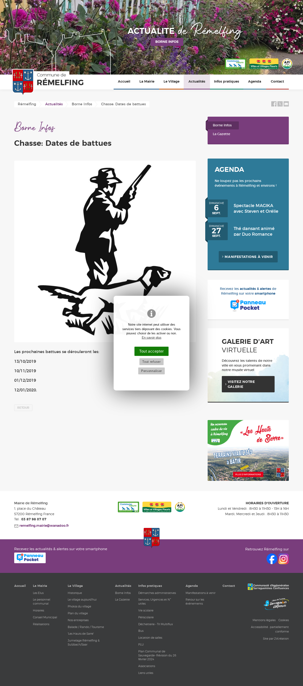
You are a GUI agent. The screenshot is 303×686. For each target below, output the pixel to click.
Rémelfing (27, 104)
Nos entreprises (78, 620)
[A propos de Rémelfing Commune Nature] (235, 69)
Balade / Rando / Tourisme (86, 627)
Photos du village (79, 606)
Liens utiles (145, 673)
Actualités (196, 81)
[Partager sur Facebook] (273, 105)
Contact (277, 81)
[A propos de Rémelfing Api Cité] (287, 69)
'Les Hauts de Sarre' (81, 633)
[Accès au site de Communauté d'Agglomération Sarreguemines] (268, 587)
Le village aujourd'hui (82, 599)
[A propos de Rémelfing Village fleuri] (264, 69)
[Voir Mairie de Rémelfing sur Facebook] (272, 563)
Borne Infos (222, 125)
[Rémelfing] (49, 82)
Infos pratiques (226, 81)
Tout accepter (151, 351)
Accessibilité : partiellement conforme (270, 629)
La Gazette (221, 134)
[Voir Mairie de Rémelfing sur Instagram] (283, 563)
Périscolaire (146, 617)
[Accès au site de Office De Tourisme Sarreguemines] (276, 604)
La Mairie (146, 81)
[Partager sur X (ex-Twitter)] (280, 105)
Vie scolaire (145, 610)
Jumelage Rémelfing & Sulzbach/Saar (84, 642)
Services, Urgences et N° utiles (154, 601)
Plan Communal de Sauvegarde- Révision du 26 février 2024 (157, 655)
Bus (140, 631)
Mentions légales (264, 620)
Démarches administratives (157, 593)
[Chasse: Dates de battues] (105, 251)
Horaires (38, 610)
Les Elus (38, 593)
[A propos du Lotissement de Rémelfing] (248, 480)
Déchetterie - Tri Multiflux (155, 624)
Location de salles (150, 637)
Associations (146, 666)
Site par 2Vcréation (276, 638)
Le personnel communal (41, 601)
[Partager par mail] (286, 105)
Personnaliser (151, 371)
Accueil (124, 81)
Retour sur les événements (195, 601)
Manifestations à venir (249, 257)
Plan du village (78, 613)
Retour (23, 407)
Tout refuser (151, 361)
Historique (75, 593)
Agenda (254, 81)
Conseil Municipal (45, 617)
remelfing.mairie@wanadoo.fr (43, 525)
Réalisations (41, 624)
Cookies (283, 620)
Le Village (171, 81)
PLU (141, 644)
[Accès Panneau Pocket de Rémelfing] (30, 562)
